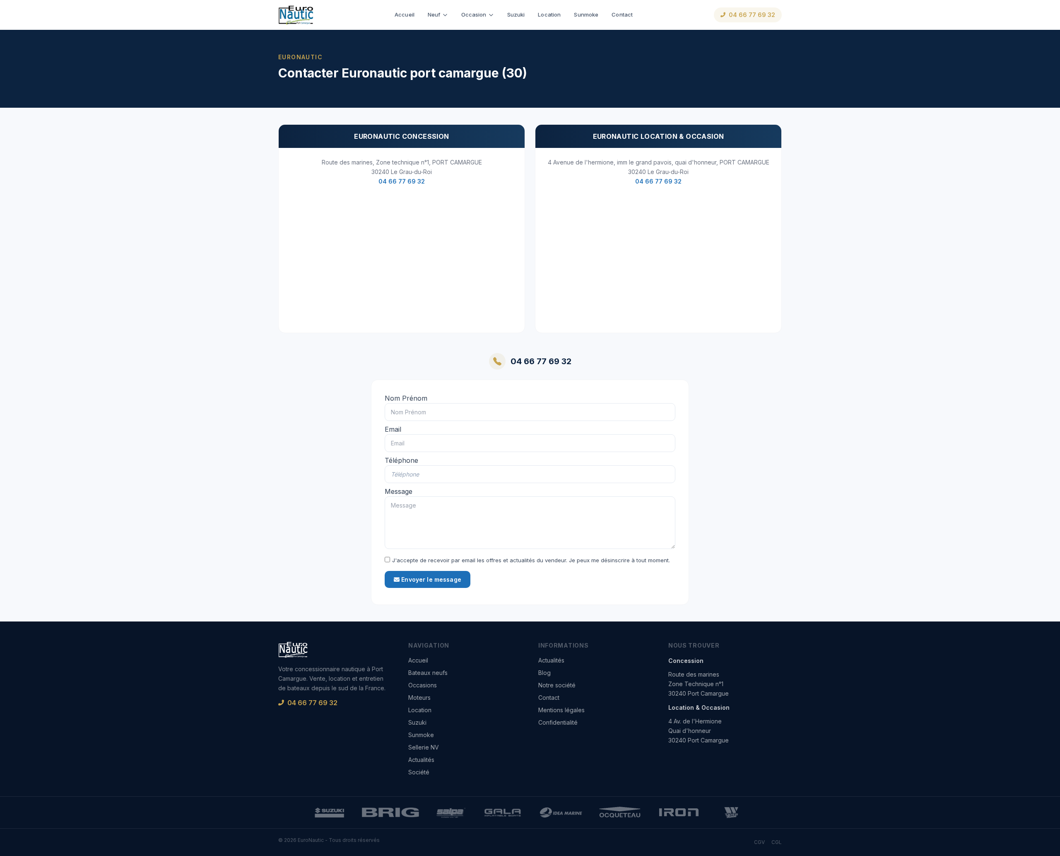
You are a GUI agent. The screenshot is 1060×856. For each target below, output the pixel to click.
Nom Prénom (406, 398)
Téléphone (401, 460)
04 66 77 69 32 (752, 14)
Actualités (421, 759)
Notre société (557, 685)
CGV (759, 842)
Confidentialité (558, 722)
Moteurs (419, 697)
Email (393, 429)
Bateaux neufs (428, 672)
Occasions (422, 685)
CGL (776, 842)
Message (398, 491)
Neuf (434, 14)
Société (418, 772)
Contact (622, 14)
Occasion (474, 14)
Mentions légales (561, 709)
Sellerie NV (423, 747)
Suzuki (516, 14)
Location (549, 14)
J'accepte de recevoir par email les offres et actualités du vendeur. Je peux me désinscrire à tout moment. (531, 560)
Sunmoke (586, 14)
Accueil (404, 14)
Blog (544, 672)
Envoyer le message (430, 579)
